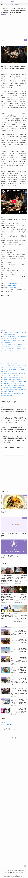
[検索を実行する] (25, 40)
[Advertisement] (14, 27)
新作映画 (4, 14)
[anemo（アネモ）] (14, 1)
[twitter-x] (15, 738)
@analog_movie (12, 285)
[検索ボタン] (26, 1)
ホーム (5, 870)
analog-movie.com (12, 283)
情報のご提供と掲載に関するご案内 (11, 872)
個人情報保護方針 (21, 870)
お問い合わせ (20, 872)
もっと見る (14, 453)
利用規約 (15, 870)
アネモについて (10, 870)
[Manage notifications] (25, 866)
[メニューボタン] (1, 1)
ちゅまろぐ (4, 722)
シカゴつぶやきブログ (7, 724)
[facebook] (13, 738)
